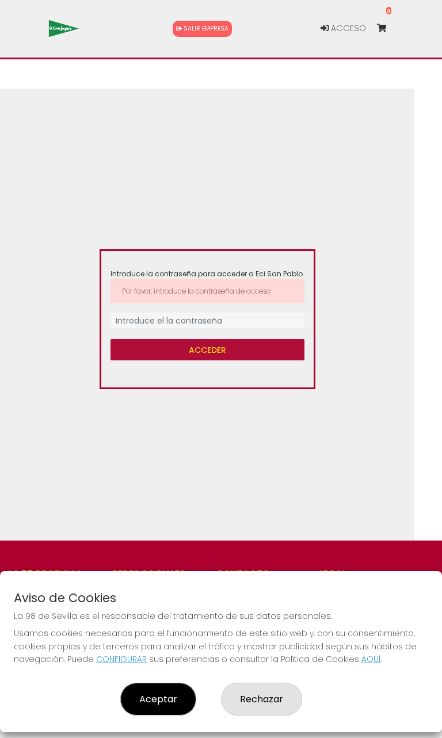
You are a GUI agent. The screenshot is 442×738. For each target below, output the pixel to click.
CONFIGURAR (121, 659)
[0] (387, 28)
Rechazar (261, 699)
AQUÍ (370, 659)
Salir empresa (205, 28)
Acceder (207, 349)
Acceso (347, 28)
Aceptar (158, 699)
